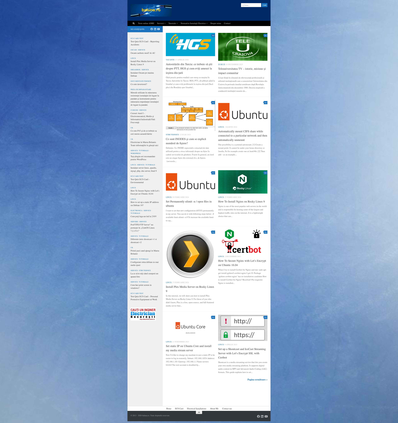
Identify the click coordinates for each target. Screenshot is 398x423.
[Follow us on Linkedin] (155, 29)
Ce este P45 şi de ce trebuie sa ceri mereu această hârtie (144, 132)
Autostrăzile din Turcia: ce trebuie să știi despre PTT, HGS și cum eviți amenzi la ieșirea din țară (189, 68)
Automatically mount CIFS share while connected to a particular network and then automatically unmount (242, 135)
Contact (227, 23)
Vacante (170, 60)
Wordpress (136, 153)
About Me (214, 408)
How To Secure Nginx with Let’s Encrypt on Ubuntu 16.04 (145, 192)
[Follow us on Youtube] (158, 29)
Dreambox (135, 69)
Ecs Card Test (137, 38)
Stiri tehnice (172, 134)
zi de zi (221, 64)
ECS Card (179, 408)
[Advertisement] (145, 366)
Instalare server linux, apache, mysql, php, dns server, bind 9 (144, 169)
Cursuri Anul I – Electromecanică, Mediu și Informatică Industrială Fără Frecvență (143, 118)
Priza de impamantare (141, 89)
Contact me (227, 408)
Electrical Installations (196, 408)
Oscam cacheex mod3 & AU (143, 52)
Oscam (134, 50)
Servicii (160, 23)
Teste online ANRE (146, 23)
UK (132, 128)
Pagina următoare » (257, 379)
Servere (134, 221)
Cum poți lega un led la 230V (144, 216)
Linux (221, 127)
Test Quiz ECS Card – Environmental (140, 181)
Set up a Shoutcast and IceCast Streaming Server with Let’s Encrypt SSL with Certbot (242, 353)
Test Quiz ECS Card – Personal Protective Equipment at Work (144, 298)
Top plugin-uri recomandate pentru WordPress (143, 158)
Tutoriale (172, 23)
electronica (136, 210)
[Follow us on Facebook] (151, 29)
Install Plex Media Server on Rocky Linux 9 (143, 63)
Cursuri (134, 110)
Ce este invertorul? (139, 84)
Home (168, 408)
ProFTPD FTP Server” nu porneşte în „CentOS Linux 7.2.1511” (143, 227)
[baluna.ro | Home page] (151, 10)
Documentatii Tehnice (141, 81)
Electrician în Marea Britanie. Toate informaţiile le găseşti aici (144, 144)
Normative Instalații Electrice (193, 23)
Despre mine (215, 23)
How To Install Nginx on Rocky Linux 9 (241, 201)
